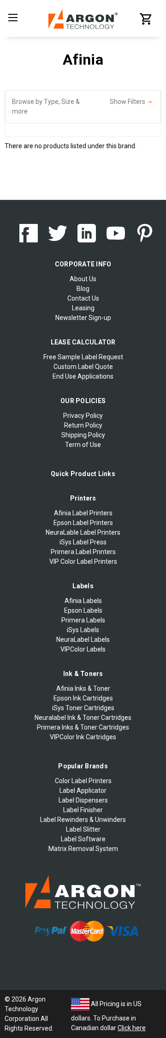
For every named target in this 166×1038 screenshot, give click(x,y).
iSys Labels (83, 630)
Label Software (83, 839)
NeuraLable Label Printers (83, 532)
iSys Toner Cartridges (83, 708)
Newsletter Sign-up (83, 317)
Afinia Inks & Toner (83, 688)
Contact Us (83, 298)
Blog (83, 288)
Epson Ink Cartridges (83, 698)
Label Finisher (83, 810)
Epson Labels (83, 610)
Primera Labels (83, 620)
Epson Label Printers (83, 522)
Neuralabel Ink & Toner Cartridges (83, 717)
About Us (83, 279)
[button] (83, 106)
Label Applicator (83, 790)
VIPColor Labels (83, 649)
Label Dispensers (83, 800)
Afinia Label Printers (83, 513)
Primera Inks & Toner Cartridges (83, 727)
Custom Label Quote (83, 366)
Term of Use (83, 444)
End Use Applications (83, 376)
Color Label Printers (83, 781)
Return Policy (83, 425)
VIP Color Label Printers (83, 561)
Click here (132, 1028)
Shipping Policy (83, 435)
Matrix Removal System (83, 848)
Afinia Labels (83, 600)
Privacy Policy (83, 415)
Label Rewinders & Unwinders (83, 819)
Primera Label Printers (83, 551)
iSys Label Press (83, 542)
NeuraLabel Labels (83, 639)
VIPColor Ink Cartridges (83, 737)
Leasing (83, 308)
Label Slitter (83, 829)
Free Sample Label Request (83, 357)
